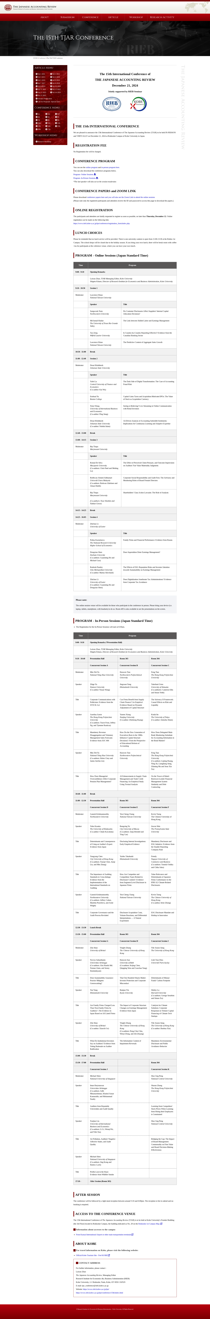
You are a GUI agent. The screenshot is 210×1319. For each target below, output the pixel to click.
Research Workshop (44, 142)
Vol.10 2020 (56, 86)
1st (39, 114)
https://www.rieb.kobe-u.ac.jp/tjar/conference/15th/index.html (99, 1293)
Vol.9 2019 (41, 86)
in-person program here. (110, 167)
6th (58, 117)
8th (48, 120)
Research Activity (162, 17)
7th (39, 120)
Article (113, 17)
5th (48, 117)
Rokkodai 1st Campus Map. (149, 1224)
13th (39, 126)
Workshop (136, 17)
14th (48, 126)
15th (58, 126)
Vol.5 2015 (41, 80)
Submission (67, 17)
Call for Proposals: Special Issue (49, 102)
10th (39, 123)
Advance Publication (45, 99)
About (44, 17)
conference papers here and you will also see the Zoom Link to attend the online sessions (121, 197)
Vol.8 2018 (56, 83)
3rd (58, 114)
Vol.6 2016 (56, 80)
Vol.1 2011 (41, 74)
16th (39, 129)
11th (48, 123)
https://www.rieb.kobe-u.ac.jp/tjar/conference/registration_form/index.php (101, 223)
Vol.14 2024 (56, 92)
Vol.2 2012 (56, 74)
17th (48, 129)
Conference (90, 17)
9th (58, 120)
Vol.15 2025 (42, 95)
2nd (48, 114)
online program (92, 167)
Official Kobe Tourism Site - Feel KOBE (92, 1255)
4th (39, 117)
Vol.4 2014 (56, 77)
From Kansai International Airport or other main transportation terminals (103, 1235)
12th (58, 123)
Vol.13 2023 (42, 92)
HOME (35, 58)
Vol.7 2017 (41, 83)
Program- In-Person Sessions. (84, 178)
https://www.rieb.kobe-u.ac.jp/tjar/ (96, 1289)
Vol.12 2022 (56, 89)
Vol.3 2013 (41, 77)
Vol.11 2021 (42, 89)
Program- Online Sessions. (83, 174)
